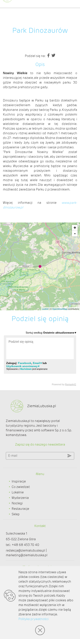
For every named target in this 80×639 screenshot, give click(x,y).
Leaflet (45, 308)
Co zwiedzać (21, 487)
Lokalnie (18, 492)
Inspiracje (19, 481)
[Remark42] (40, 358)
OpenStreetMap (59, 308)
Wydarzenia (20, 498)
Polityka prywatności (33, 619)
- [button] (75, 233)
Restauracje (20, 509)
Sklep (16, 514)
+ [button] (75, 227)
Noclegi (17, 503)
